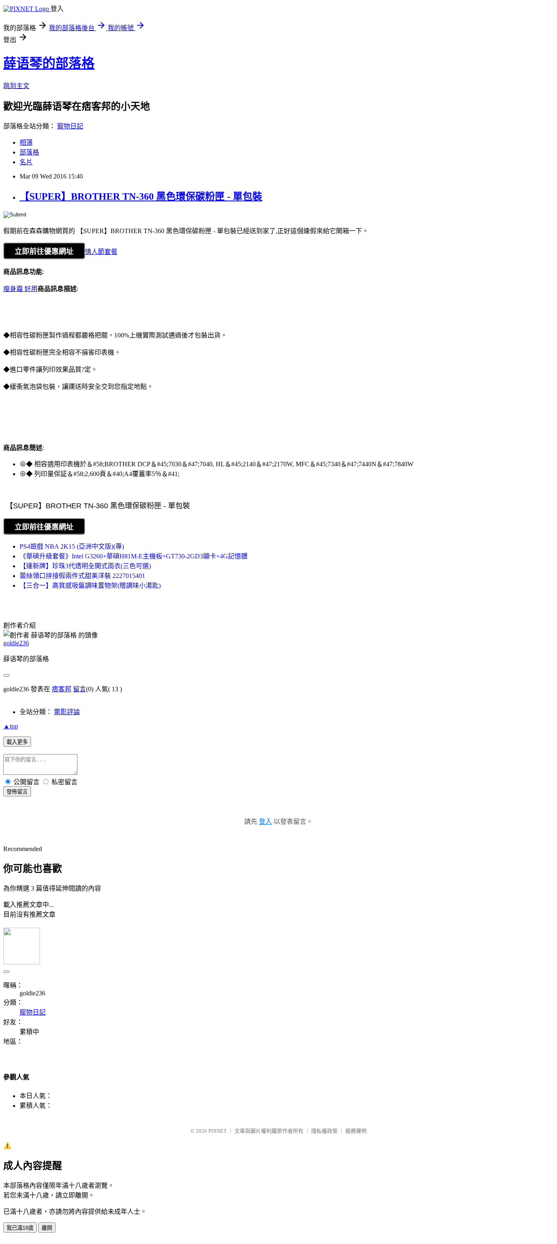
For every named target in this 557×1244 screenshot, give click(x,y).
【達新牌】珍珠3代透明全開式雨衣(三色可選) (85, 565)
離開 (47, 1228)
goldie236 (16, 643)
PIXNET (217, 1131)
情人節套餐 (101, 251)
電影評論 (67, 711)
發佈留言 (17, 792)
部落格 (29, 152)
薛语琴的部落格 (49, 63)
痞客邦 (61, 689)
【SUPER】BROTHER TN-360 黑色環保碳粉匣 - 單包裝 (141, 196)
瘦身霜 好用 (20, 288)
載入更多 (17, 742)
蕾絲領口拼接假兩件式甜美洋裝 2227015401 (82, 575)
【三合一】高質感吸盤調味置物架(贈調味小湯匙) (90, 585)
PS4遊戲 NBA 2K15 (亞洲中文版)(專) (72, 546)
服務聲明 (356, 1131)
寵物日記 (70, 126)
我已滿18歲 (20, 1228)
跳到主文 (16, 85)
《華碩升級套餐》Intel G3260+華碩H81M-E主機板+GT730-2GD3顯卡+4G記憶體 (134, 556)
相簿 (26, 142)
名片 (26, 162)
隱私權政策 (324, 1131)
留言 (79, 689)
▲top (10, 726)
